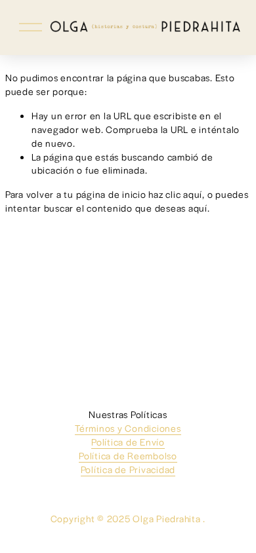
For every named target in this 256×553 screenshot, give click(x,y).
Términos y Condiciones (128, 427)
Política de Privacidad (128, 469)
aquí (197, 207)
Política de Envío (128, 441)
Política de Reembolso (128, 455)
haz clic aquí (175, 193)
